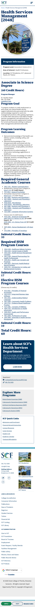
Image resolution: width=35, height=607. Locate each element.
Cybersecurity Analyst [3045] (11, 411)
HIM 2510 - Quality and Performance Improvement (16, 313)
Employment (5, 542)
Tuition (3, 516)
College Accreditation (8, 498)
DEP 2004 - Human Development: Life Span (18, 227)
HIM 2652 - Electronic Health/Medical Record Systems (16, 264)
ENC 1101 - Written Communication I (16, 187)
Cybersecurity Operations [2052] (12, 408)
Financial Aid (5, 519)
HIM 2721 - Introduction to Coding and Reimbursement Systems (17, 268)
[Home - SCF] (8, 456)
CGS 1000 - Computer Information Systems (18, 212)
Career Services (7, 431)
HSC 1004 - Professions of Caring (15, 316)
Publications (5, 504)
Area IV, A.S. (8, 195)
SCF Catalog (5, 522)
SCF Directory (5, 561)
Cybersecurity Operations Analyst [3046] (15, 402)
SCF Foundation (6, 536)
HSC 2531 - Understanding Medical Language (15, 299)
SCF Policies (5, 564)
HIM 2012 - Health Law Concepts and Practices (16, 261)
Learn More (17, 367)
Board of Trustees (7, 539)
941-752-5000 (5, 464)
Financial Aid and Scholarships (12, 425)
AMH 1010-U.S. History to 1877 (14, 218)
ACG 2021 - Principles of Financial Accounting (15, 291)
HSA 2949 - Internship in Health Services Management (17, 318)
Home (2, 7)
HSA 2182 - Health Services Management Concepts (18, 254)
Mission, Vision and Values (10, 555)
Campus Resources (8, 428)
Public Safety (5, 552)
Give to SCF (5, 533)
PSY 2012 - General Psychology (14, 192)
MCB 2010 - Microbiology (12, 203)
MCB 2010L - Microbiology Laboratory (17, 204)
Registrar (4, 510)
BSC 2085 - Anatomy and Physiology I (16, 197)
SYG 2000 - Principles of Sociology (15, 231)
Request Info (28, 604)
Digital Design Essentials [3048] (12, 399)
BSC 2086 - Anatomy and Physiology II (17, 206)
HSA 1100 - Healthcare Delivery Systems (17, 249)
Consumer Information (9, 501)
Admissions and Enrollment (11, 422)
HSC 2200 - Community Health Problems (17, 301)
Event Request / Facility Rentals (12, 545)
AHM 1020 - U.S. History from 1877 (15, 222)
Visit (17, 604)
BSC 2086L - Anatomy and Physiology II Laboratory (17, 209)
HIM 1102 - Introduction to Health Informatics (15, 309)
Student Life (6, 434)
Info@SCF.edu (5, 466)
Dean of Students (7, 507)
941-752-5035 (9, 382)
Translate (11, 574)
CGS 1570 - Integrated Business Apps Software (16, 295)
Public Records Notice (8, 558)
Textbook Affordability (10, 439)
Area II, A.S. (7, 190)
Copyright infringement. (25, 587)
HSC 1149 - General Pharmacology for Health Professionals (17, 257)
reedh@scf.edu (6, 101)
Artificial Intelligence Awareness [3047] (15, 405)
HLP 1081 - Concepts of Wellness (15, 307)
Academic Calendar (8, 436)
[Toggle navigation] (31, 3)
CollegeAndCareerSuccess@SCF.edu (16, 380)
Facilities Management (9, 548)
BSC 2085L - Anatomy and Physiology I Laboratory (17, 200)
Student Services (7, 513)
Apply (6, 604)
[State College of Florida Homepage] (4, 3)
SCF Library (5, 525)
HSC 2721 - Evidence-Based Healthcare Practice (17, 304)
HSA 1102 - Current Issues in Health (16, 251)
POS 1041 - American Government (15, 217)
